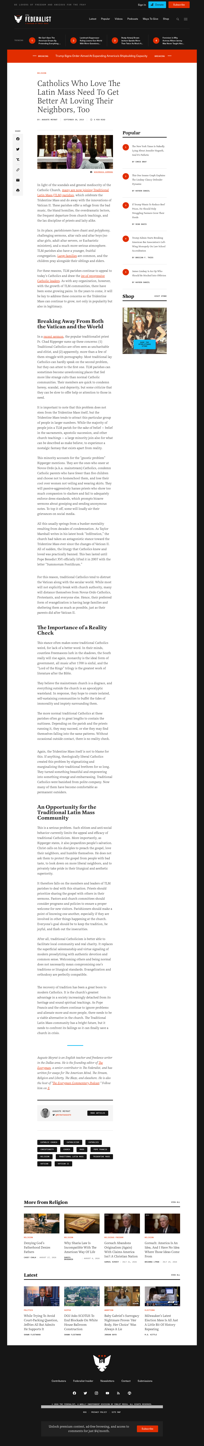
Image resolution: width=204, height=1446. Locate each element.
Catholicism (73, 1142)
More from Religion (46, 1202)
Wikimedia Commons (103, 172)
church (66, 1149)
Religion (44, 1156)
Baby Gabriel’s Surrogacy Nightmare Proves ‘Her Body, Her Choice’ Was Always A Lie (121, 1322)
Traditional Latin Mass (71, 1156)
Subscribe (179, 4)
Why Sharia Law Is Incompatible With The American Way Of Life (80, 1247)
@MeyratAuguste (63, 1115)
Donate (159, 4)
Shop (128, 296)
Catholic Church (48, 1142)
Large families (67, 256)
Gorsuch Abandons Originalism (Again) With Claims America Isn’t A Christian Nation (121, 1249)
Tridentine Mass (101, 1156)
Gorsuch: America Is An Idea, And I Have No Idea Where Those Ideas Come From (162, 1249)
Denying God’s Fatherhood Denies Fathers (37, 1247)
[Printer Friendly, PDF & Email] (18, 190)
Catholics (94, 1142)
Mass (82, 1149)
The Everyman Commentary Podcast (76, 1083)
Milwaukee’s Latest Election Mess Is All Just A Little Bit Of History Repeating (161, 1322)
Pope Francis (100, 1149)
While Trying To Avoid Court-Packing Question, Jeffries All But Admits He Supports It (41, 1322)
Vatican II (63, 1163)
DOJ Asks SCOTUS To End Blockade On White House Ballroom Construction (81, 1322)
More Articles (98, 1113)
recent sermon (53, 337)
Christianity (47, 1149)
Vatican (44, 1163)
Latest (30, 1275)
